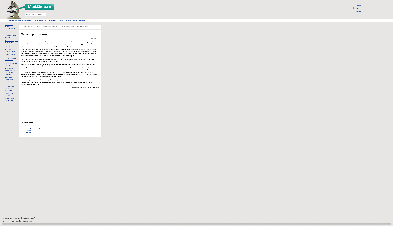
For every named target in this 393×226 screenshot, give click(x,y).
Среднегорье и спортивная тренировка (9, 88)
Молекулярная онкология (56, 20)
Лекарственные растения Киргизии (75, 20)
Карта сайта (358, 5)
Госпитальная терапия (40, 20)
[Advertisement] (38, 104)
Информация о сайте (30, 220)
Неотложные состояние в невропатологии (10, 26)
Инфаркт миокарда (10, 54)
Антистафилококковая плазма (24, 20)
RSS (356, 8)
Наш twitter (358, 11)
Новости (11, 20)
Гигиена (7, 46)
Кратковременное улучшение (35, 128)
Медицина (12, 221)
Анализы (28, 130)
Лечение (28, 132)
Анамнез (28, 126)
